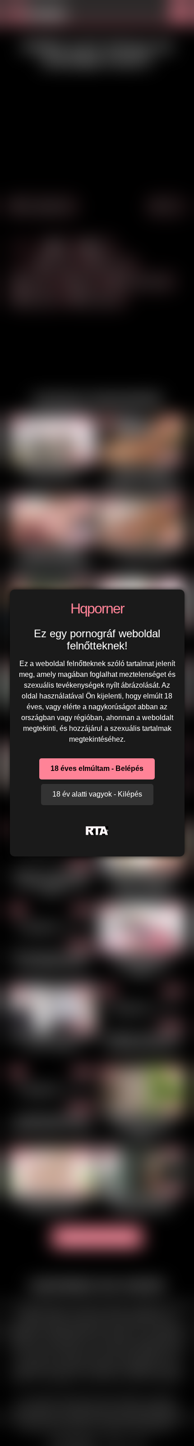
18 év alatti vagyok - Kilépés (97, 794)
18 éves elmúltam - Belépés (97, 768)
